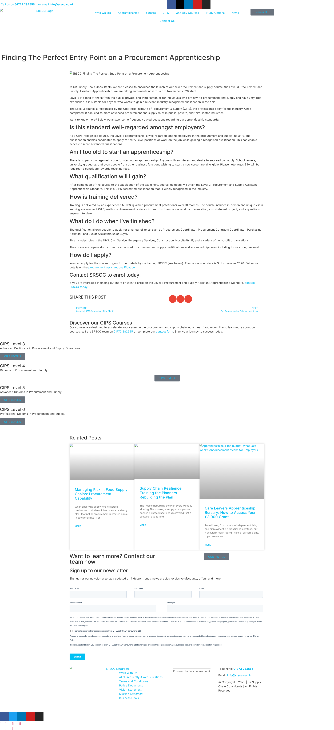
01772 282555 (243, 668)
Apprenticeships (128, 12)
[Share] (16, 723)
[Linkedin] (188, 4)
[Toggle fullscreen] (10, 723)
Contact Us (167, 20)
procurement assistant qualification (111, 267)
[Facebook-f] (171, 4)
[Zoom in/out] (3, 723)
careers (151, 12)
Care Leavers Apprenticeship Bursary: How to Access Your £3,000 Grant (230, 512)
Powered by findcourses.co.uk (191, 671)
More (78, 526)
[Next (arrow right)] (10, 728)
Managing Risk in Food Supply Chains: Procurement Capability (101, 493)
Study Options (215, 12)
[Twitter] (13, 716)
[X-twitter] (180, 4)
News (235, 12)
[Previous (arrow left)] (3, 728)
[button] (173, 299)
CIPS (166, 12)
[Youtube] (197, 4)
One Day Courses (187, 12)
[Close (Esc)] (23, 723)
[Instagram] (206, 4)
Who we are (103, 12)
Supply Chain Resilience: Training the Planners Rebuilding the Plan (161, 492)
